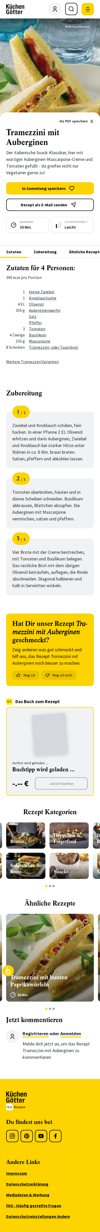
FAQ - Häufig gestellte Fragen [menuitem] (33, 1205)
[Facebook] (55, 1136)
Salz (32, 316)
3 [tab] (54, 886)
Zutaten (13, 251)
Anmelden (70, 1033)
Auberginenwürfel (45, 310)
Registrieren (35, 1033)
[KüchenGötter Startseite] (15, 9)
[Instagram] (12, 1136)
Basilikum (37, 334)
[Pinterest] (27, 1136)
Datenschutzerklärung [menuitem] (27, 1184)
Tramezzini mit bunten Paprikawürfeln (39, 981)
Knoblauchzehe (42, 297)
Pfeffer (35, 322)
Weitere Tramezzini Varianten (32, 361)
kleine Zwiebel (41, 291)
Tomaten (37, 328)
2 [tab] (50, 886)
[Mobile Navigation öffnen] (88, 9)
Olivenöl (36, 304)
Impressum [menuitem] (16, 1173)
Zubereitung (45, 251)
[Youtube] (41, 1136)
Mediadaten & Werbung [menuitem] (27, 1194)
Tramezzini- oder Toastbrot (53, 347)
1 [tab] (46, 886)
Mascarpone (39, 341)
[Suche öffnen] (71, 9)
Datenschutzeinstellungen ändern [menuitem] (38, 1216)
